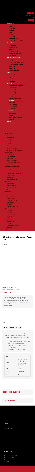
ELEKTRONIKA (10, 23)
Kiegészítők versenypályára (16, 85)
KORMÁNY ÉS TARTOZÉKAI (13, 57)
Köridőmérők (12, 28)
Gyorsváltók (12, 26)
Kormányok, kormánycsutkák (16, 62)
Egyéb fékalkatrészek (14, 108)
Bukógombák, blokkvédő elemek (13, 289)
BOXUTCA (9, 83)
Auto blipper (12, 36)
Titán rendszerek (13, 79)
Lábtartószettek (13, 89)
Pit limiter (11, 30)
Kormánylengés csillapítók (16, 64)
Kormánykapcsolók (14, 70)
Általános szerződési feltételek (12, 455)
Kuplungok (11, 96)
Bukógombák (12, 55)
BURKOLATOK (10, 42)
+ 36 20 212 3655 (8, 428)
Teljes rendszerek (13, 77)
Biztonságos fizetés (9, 459)
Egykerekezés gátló (14, 38)
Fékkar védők (12, 66)
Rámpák (11, 115)
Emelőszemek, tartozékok (15, 117)
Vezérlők (11, 32)
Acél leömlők (12, 81)
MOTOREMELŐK (11, 111)
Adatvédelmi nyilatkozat (10, 457)
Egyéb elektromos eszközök (16, 40)
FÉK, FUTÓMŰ (10, 100)
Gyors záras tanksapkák (15, 53)
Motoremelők (12, 113)
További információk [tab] (15, 327)
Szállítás (6, 461)
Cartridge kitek (13, 104)
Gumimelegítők (12, 87)
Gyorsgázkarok (13, 60)
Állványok (11, 119)
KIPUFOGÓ (9, 72)
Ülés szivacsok (13, 47)
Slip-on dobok (12, 75)
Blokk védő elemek (13, 51)
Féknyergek (12, 102)
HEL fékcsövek (13, 106)
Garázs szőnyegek (13, 92)
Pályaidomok (12, 45)
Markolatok (12, 68)
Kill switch (11, 34)
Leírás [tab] (5, 327)
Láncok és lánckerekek (15, 98)
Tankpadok (11, 49)
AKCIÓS (9, 121)
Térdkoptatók (12, 94)
